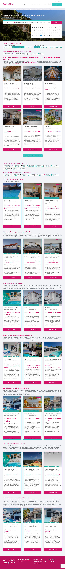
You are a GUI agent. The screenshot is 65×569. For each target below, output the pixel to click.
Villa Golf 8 (7, 200)
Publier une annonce (57, 4)
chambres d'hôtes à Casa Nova (30, 62)
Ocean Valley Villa (9, 126)
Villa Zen (27, 359)
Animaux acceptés (44, 47)
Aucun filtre (37, 47)
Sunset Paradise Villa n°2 (11, 307)
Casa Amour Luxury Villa (51, 525)
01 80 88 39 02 (24, 560)
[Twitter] (53, 561)
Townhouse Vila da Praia (51, 200)
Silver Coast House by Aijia (32, 469)
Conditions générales (37, 559)
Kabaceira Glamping (50, 83)
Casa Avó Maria (28, 83)
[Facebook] (51, 561)
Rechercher (56, 22)
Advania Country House (30, 126)
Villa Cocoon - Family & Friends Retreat (14, 413)
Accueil (17, 4)
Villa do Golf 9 (28, 200)
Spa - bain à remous (54, 47)
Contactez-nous (52, 559)
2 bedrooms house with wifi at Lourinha (35, 256)
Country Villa (7, 359)
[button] (55, 1)
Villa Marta (27, 307)
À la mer (60, 47)
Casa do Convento (30, 413)
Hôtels (45, 4)
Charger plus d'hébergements (32, 155)
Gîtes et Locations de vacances (36, 4)
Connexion (60, 1)
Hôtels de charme (28, 47)
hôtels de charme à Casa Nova (14, 63)
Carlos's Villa (48, 126)
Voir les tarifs (11, 106)
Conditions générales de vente (39, 561)
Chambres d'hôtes (24, 4)
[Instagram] (50, 561)
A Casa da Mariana (9, 83)
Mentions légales (36, 563)
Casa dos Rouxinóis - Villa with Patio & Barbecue (17, 256)
